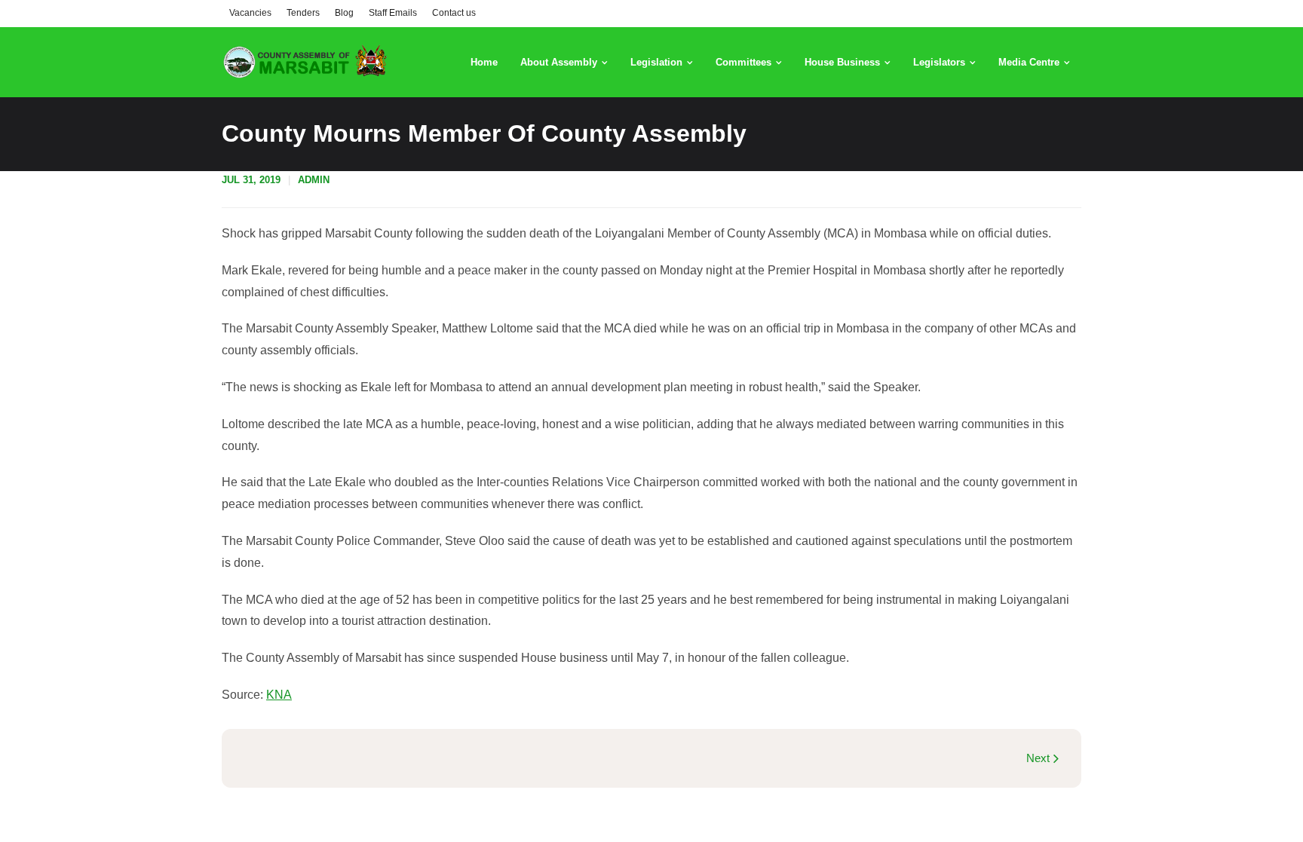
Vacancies (250, 13)
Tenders (303, 13)
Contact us (454, 13)
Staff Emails (393, 13)
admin (314, 179)
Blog (344, 13)
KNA (279, 694)
